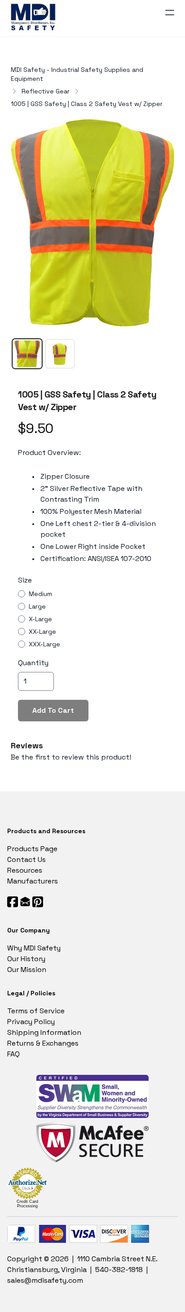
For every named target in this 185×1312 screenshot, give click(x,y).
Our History (26, 958)
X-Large (40, 619)
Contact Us (26, 859)
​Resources (24, 870)
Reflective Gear (46, 91)
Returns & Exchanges (43, 1043)
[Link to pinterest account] (37, 902)
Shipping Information (44, 1032)
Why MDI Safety (34, 948)
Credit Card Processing (27, 1203)
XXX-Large (44, 644)
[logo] (34, 18)
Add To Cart (53, 710)
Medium (40, 594)
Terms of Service (36, 1011)
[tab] (27, 353)
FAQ (13, 1054)
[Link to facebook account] (12, 902)
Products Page (32, 848)
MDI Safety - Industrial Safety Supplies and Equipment (77, 74)
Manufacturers (32, 881)
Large (37, 606)
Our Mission (26, 969)
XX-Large (42, 631)
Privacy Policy (31, 1021)
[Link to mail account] (25, 902)
